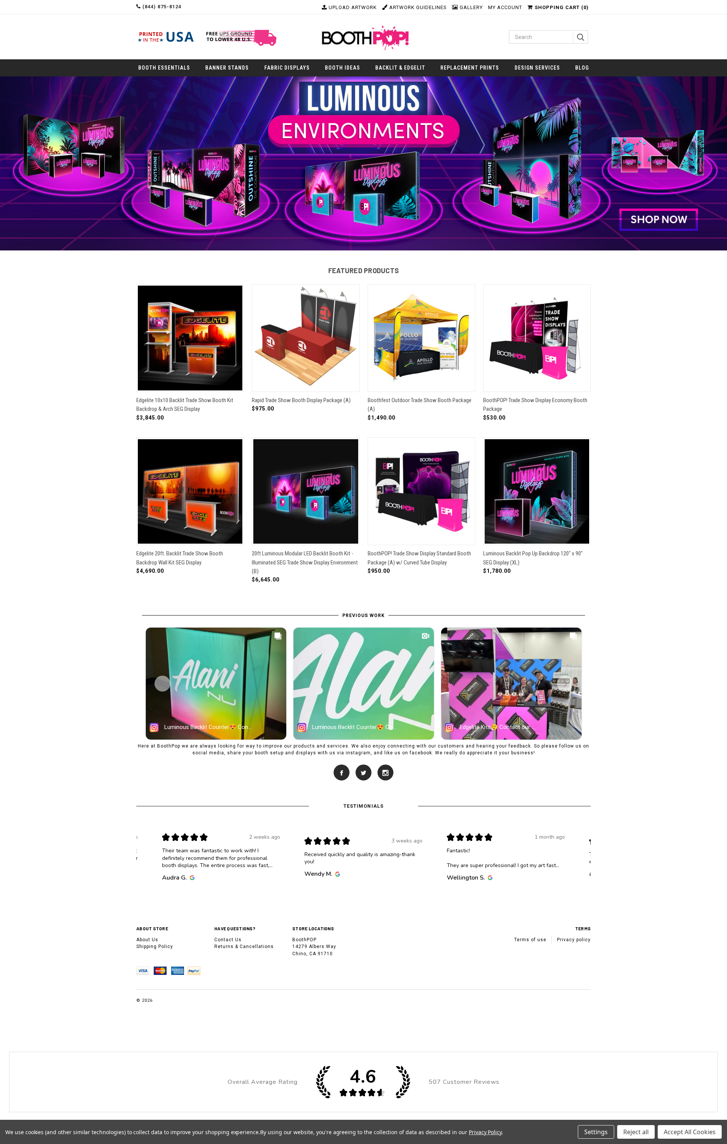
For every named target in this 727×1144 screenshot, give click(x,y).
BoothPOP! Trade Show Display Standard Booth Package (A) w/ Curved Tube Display (419, 558)
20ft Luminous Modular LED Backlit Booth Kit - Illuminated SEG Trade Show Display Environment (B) (305, 562)
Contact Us (228, 939)
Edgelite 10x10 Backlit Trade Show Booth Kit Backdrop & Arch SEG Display (184, 404)
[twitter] (363, 772)
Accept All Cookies (690, 1132)
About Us (147, 939)
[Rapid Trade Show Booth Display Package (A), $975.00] (305, 338)
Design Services (537, 68)
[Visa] (145, 970)
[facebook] (342, 772)
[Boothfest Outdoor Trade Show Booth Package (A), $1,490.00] (421, 338)
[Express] (179, 970)
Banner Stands (227, 68)
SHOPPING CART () (562, 7)
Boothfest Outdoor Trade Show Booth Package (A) (419, 404)
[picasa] (385, 772)
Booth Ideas (342, 68)
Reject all (636, 1132)
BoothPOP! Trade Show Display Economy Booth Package (535, 404)
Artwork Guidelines (417, 7)
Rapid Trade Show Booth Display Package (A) (301, 400)
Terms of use (530, 939)
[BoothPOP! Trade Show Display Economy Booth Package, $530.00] (537, 338)
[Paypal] (195, 970)
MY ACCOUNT (505, 7)
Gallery (470, 7)
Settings (596, 1132)
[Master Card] (162, 970)
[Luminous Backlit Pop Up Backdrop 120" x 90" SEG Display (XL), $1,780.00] (537, 491)
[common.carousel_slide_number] (363, 163)
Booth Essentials (164, 68)
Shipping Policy (154, 946)
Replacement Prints (469, 68)
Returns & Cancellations (244, 946)
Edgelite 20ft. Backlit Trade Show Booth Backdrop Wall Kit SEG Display (179, 558)
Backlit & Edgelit (400, 68)
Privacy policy (574, 939)
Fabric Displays (287, 68)
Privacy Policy (485, 1132)
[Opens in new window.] (191, 877)
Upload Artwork (352, 7)
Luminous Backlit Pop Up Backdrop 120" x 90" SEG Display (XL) (533, 558)
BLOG (582, 68)
